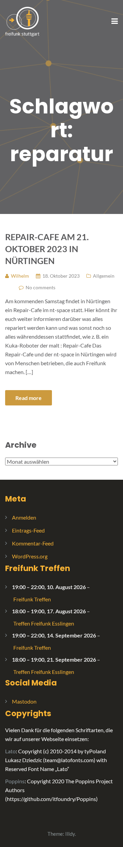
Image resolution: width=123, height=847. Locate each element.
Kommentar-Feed (33, 543)
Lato (10, 751)
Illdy (70, 834)
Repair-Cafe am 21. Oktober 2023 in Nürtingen (47, 249)
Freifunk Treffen (37, 568)
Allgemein (103, 276)
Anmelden (24, 517)
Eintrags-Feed (28, 530)
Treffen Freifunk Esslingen (43, 623)
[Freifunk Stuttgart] (22, 21)
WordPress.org (29, 556)
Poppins (15, 781)
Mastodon (24, 701)
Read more (28, 398)
